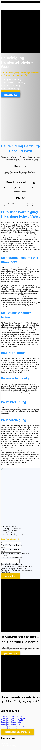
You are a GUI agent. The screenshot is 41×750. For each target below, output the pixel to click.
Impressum (4, 744)
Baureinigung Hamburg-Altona (12, 716)
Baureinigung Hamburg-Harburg (12, 726)
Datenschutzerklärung (8, 746)
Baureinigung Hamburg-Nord (11, 724)
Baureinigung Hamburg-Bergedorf (13, 718)
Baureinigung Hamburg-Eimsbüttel (13, 720)
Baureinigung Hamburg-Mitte (11, 722)
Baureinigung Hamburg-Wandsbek (13, 728)
